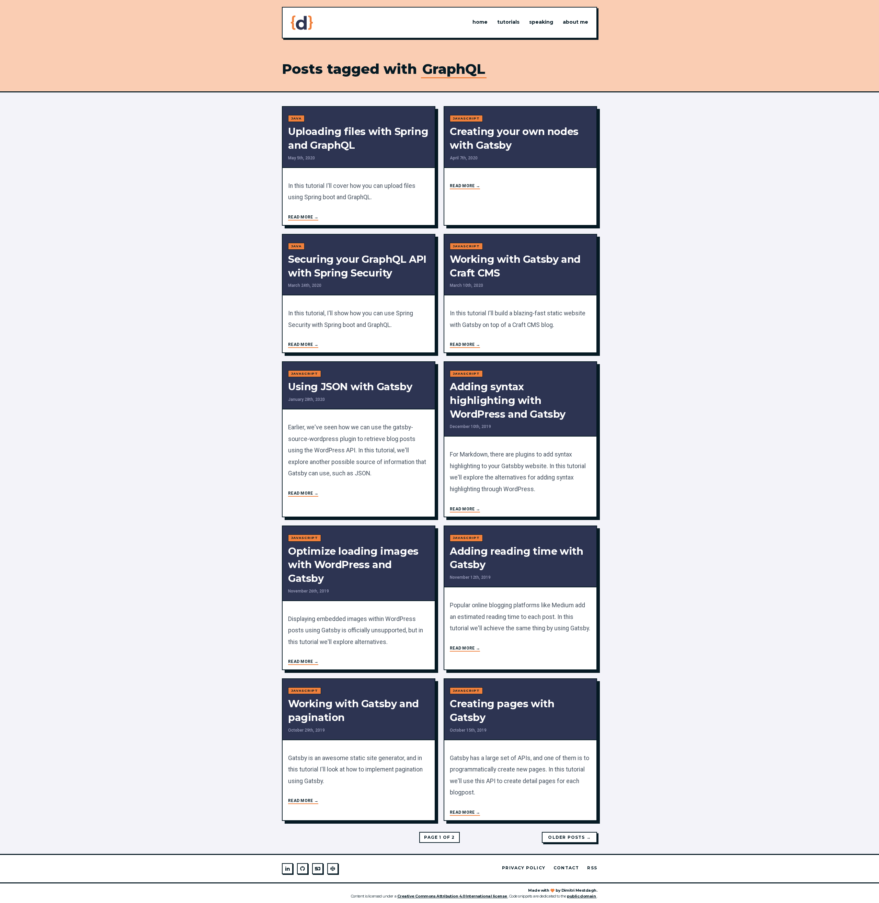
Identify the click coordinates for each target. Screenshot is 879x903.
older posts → (569, 837)
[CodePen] (332, 868)
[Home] (302, 23)
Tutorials (508, 22)
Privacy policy (523, 867)
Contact (566, 867)
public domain (581, 896)
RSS (592, 867)
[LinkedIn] (287, 868)
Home (480, 22)
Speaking (541, 22)
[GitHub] (302, 868)
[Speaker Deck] (317, 868)
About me (575, 22)
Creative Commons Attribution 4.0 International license (452, 896)
